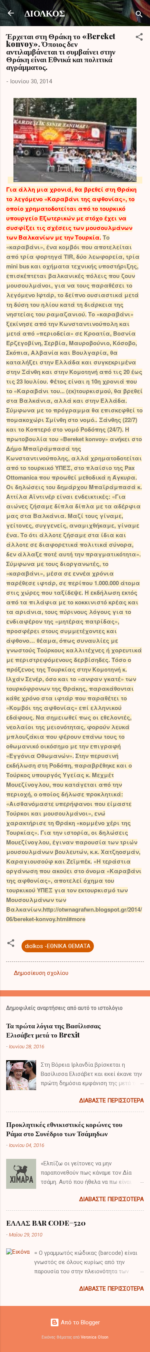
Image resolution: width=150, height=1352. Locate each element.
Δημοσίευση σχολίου (41, 973)
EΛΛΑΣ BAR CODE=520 (46, 1223)
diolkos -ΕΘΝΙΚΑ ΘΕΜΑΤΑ (57, 946)
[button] (139, 38)
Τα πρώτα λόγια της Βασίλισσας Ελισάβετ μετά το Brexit (53, 1030)
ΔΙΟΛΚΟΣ (45, 13)
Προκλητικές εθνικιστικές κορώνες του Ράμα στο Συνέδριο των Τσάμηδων (64, 1129)
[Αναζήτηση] (139, 15)
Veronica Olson (94, 1337)
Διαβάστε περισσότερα (111, 1100)
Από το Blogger (79, 1322)
